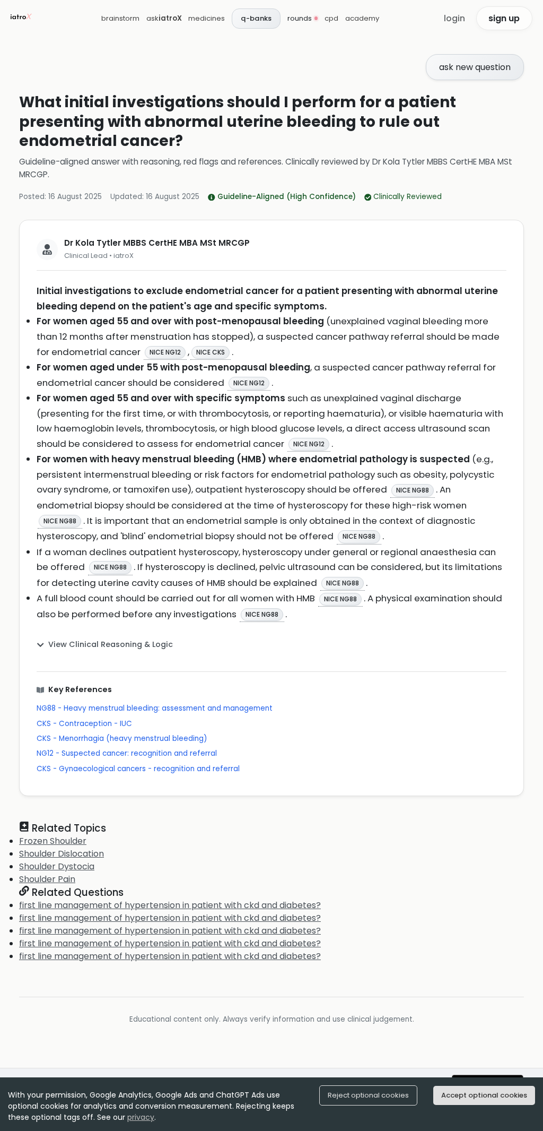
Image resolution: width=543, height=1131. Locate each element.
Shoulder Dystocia (56, 866)
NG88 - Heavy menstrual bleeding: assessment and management (155, 708)
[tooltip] (165, 352)
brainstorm (120, 18)
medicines (206, 18)
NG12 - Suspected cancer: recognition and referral (127, 753)
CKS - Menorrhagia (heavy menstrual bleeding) (122, 738)
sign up (504, 18)
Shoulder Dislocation (61, 854)
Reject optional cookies (368, 1095)
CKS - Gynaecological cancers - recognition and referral (138, 769)
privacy (140, 1117)
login (454, 18)
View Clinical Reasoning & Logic (110, 644)
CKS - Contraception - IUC (84, 724)
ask (164, 18)
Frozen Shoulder (52, 841)
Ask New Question (475, 67)
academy (362, 18)
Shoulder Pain (47, 879)
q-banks (256, 18)
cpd (331, 18)
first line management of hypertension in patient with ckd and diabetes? (170, 905)
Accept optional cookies (484, 1095)
